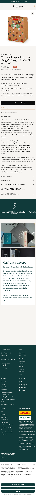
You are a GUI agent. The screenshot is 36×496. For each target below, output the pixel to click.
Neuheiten (22, 353)
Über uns (3, 384)
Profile (3, 402)
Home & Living (23, 355)
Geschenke (22, 371)
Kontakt (3, 382)
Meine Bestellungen (6, 392)
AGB (2, 412)
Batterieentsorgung (6, 427)
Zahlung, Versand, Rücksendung (13, 184)
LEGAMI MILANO (6, 54)
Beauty (21, 364)
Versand (3, 414)
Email (2, 457)
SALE (20, 374)
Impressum (4, 419)
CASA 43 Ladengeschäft (8, 399)
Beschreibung (6, 116)
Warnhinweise (6, 180)
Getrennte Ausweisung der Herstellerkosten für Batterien (9, 432)
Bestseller (21, 369)
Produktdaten (6, 176)
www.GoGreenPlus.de (23, 449)
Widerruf (3, 417)
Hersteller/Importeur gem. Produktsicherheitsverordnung (13, 189)
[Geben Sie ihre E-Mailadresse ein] (15, 461)
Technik (21, 358)
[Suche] (30, 6)
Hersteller (4, 387)
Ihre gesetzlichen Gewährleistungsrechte (10, 194)
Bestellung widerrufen (7, 404)
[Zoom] (32, 13)
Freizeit (21, 366)
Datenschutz (5, 422)
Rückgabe (4, 389)
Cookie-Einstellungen (7, 425)
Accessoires (22, 361)
